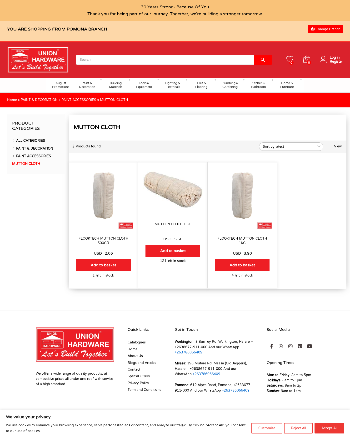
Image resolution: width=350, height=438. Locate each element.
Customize (266, 428)
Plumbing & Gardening (230, 85)
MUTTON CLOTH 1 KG (173, 224)
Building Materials (115, 85)
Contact (134, 370)
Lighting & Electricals (172, 85)
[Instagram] (290, 346)
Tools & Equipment (144, 85)
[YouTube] (309, 346)
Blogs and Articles (142, 363)
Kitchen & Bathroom (258, 85)
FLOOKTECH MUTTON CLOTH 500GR (103, 241)
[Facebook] (271, 346)
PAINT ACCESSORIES (78, 100)
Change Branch (327, 29)
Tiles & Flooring (201, 85)
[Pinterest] (300, 346)
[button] (103, 265)
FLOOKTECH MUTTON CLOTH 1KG (242, 241)
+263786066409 (188, 352)
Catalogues (137, 342)
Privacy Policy (138, 383)
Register (336, 62)
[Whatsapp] (281, 346)
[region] (175, 424)
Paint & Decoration (87, 85)
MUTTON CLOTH (26, 164)
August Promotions (60, 85)
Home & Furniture (287, 85)
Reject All (298, 428)
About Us (135, 356)
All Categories (30, 141)
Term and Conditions (144, 390)
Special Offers (139, 376)
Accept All (329, 428)
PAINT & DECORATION (39, 100)
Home (12, 100)
